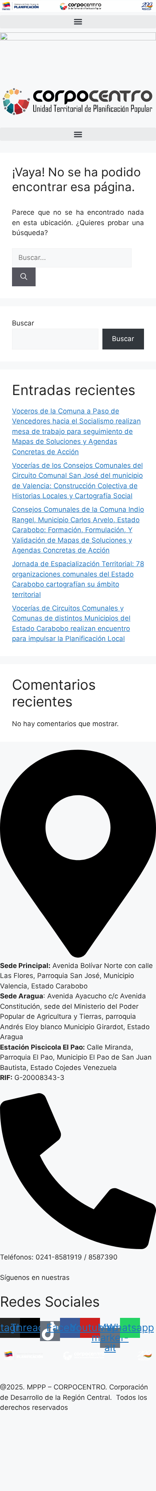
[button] (78, 21)
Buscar (23, 323)
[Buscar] (24, 277)
